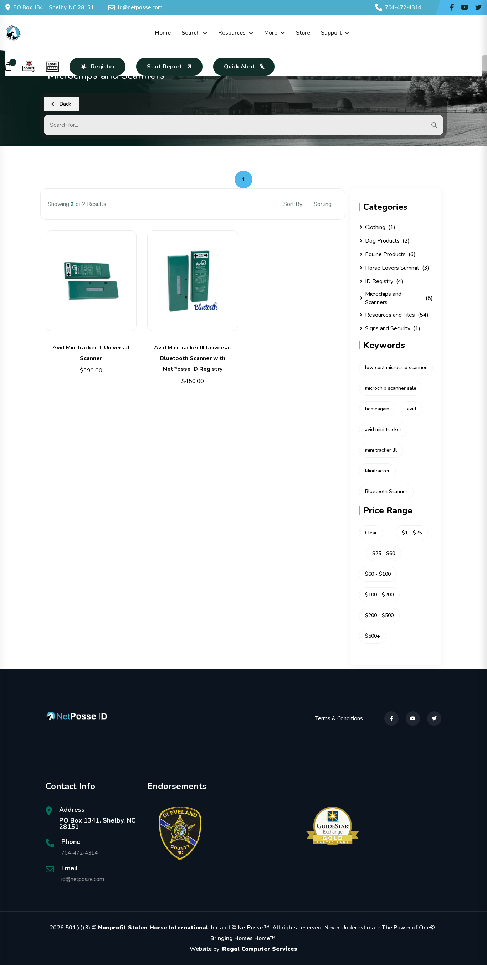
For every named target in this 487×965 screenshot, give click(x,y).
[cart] (8, 66)
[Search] (434, 125)
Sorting (323, 204)
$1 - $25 (412, 532)
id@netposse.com (140, 7)
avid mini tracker (383, 429)
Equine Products (390, 254)
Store (303, 33)
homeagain (377, 408)
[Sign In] (52, 66)
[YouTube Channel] (464, 7)
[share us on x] (478, 7)
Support (331, 33)
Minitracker (377, 470)
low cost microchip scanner (396, 367)
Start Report (164, 67)
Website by (243, 949)
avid (411, 408)
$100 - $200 (379, 594)
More (270, 33)
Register (103, 67)
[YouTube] (413, 718)
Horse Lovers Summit (397, 268)
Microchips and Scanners (399, 298)
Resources (232, 33)
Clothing (380, 227)
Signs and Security (392, 328)
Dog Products (387, 241)
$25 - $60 (383, 553)
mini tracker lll (381, 450)
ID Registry (384, 281)
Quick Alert (239, 67)
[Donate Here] (28, 66)
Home (163, 33)
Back (65, 104)
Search (190, 33)
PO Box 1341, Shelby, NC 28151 (53, 7)
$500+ (372, 636)
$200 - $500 (379, 615)
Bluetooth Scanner (386, 491)
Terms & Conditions (339, 718)
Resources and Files (397, 315)
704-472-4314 (403, 7)
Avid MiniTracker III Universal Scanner (91, 353)
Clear (371, 532)
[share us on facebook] (452, 7)
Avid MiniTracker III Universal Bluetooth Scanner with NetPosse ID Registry (192, 358)
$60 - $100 (378, 574)
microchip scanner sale (390, 388)
